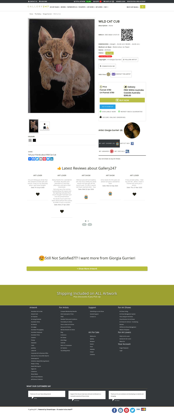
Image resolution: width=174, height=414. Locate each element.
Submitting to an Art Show (97, 311)
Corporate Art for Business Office (39, 353)
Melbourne (93, 336)
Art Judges (33, 327)
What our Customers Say (39, 386)
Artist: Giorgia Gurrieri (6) (111, 130)
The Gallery (38, 14)
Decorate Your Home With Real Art (40, 356)
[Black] (34, 140)
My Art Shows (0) (107, 143)
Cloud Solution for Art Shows (127, 319)
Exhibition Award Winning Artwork (40, 361)
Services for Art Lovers (125, 339)
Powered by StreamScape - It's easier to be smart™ (55, 409)
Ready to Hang (35, 363)
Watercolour (117, 47)
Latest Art (33, 350)
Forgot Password (124, 348)
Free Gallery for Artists (66, 322)
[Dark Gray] (30, 140)
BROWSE (63, 7)
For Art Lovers (124, 332)
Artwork (33, 307)
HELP (105, 7)
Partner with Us (72, 7)
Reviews (122, 324)
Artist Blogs (63, 340)
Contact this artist (123, 74)
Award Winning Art (36, 366)
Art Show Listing (124, 311)
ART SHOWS (90, 7)
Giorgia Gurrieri (47, 14)
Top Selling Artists (65, 350)
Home (31, 14)
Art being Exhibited (36, 319)
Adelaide (92, 349)
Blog (62, 332)
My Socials (120, 151)
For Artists (64, 307)
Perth (91, 346)
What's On (122, 341)
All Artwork (34, 324)
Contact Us (93, 316)
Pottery (33, 340)
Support (92, 307)
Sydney (92, 339)
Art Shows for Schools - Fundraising (129, 322)
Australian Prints (35, 335)
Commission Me (108, 66)
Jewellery (33, 348)
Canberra (92, 354)
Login (121, 350)
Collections (34, 371)
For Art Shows (124, 307)
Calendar (63, 342)
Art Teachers (34, 316)
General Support (94, 314)
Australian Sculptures (36, 332)
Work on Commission (66, 345)
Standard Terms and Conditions (69, 319)
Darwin (92, 344)
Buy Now (124, 100)
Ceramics (33, 337)
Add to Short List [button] (107, 107)
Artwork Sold (34, 314)
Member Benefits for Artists (68, 329)
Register (136, 1)
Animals (108, 50)
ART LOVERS (99, 7)
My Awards (104, 151)
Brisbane (92, 341)
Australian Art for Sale (36, 311)
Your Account (124, 344)
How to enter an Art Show (67, 324)
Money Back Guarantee (131, 112)
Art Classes (63, 337)
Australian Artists (35, 322)
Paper (127, 47)
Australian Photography (37, 329)
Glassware (33, 342)
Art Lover (37, 175)
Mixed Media (34, 374)
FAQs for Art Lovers (125, 336)
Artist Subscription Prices (67, 314)
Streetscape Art (35, 358)
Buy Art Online (54, 7)
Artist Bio (125, 143)
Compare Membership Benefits (69, 311)
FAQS (62, 316)
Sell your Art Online (66, 327)
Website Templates (124, 329)
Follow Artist (130, 59)
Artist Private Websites (37, 376)
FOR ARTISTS (82, 7)
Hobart (92, 352)
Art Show (86, 175)
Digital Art (33, 369)
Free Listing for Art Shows (126, 316)
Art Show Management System (127, 314)
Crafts (32, 345)
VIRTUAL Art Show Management (128, 327)
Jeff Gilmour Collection (37, 379)
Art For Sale (94, 332)
